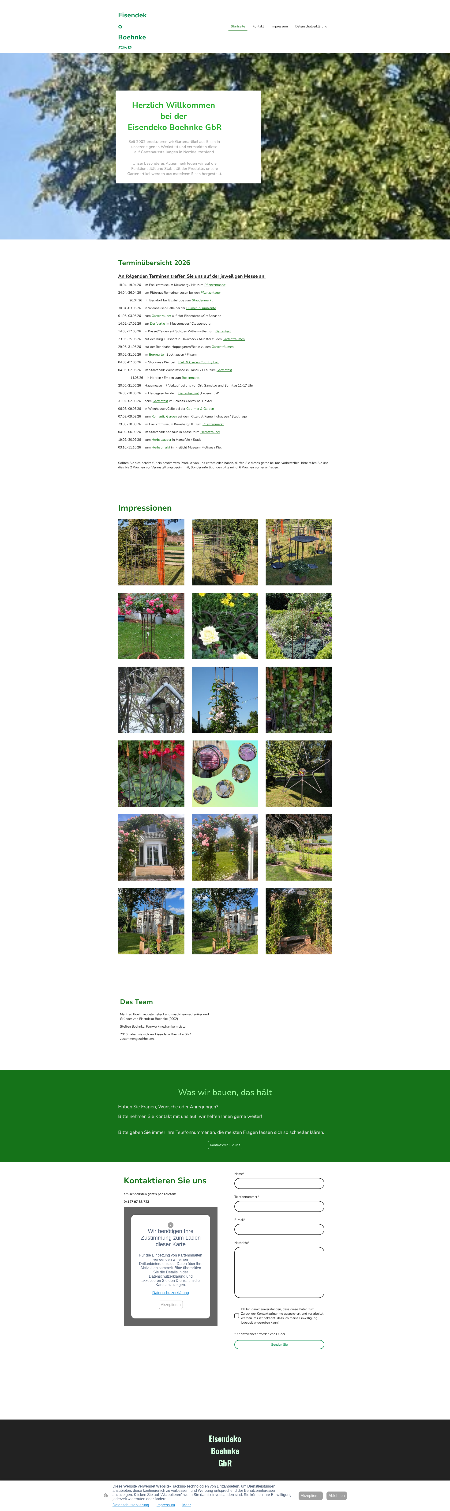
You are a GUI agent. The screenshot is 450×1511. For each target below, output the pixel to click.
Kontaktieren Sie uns (225, 1145)
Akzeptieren (171, 1305)
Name (239, 1174)
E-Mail (239, 1220)
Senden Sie (279, 1344)
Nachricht (241, 1243)
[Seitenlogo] (225, 1474)
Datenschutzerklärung (170, 1293)
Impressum (166, 1505)
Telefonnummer (246, 1197)
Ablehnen (337, 1496)
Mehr (186, 1505)
